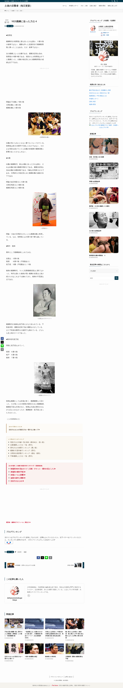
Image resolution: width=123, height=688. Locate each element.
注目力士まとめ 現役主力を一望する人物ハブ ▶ (24, 430)
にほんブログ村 (103, 127)
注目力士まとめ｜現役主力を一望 (99, 93)
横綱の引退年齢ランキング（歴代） (23, 450)
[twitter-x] (112, 1)
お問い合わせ (68, 677)
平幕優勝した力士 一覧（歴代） (22, 456)
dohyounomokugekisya (14, 599)
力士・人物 (10, 26)
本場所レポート (94, 99)
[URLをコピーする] (50, 557)
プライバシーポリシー (57, 677)
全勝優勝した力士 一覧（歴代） (22, 445)
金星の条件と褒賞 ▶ (18, 478)
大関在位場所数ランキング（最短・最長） (25, 453)
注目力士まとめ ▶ (17, 481)
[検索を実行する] (116, 278)
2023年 (19, 552)
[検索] (117, 1)
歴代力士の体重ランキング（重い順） (24, 447)
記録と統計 (92, 101)
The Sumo (55, 685)
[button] (38, 557)
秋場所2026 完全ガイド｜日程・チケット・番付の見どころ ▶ (33, 469)
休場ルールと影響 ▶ (18, 475)
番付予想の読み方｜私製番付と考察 (100, 90)
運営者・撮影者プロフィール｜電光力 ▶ (18, 522)
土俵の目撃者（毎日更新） (18, 5)
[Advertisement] (44, 83)
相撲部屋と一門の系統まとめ (98, 96)
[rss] (114, 1)
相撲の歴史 (92, 104)
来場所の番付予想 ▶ (18, 472)
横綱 (25, 552)
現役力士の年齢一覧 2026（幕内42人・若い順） (27, 442)
